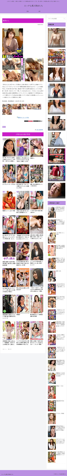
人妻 (4, 126)
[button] (64, 18)
